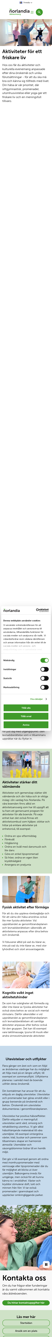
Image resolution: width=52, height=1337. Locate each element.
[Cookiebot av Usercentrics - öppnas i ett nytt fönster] (37, 610)
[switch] (44, 669)
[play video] (46, 1264)
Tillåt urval (26, 716)
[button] (26, 2)
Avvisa (26, 724)
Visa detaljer (36, 699)
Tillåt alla (26, 707)
